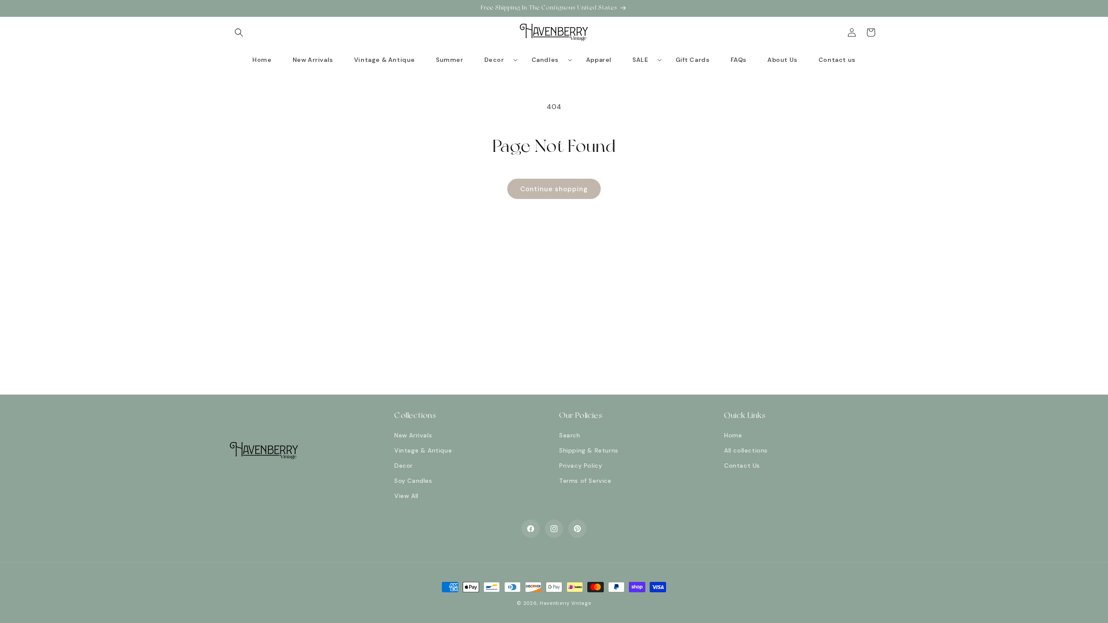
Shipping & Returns (588, 450)
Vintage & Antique (423, 450)
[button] (238, 32)
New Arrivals (413, 435)
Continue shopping (554, 189)
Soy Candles (413, 481)
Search (569, 435)
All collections (746, 450)
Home (733, 435)
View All (406, 496)
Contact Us (742, 465)
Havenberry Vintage (565, 603)
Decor (403, 465)
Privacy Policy (580, 465)
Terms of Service (585, 481)
